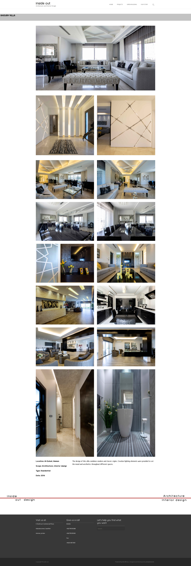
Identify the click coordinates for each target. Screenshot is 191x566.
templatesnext (150, 562)
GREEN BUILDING (132, 4)
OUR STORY (144, 4)
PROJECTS (120, 4)
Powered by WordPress (122, 562)
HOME (111, 4)
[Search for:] (111, 529)
